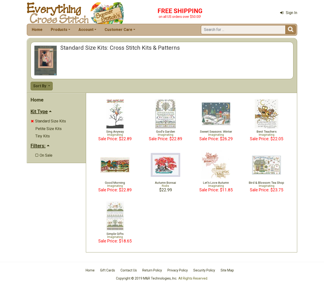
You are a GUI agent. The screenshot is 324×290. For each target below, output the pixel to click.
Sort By (40, 86)
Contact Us (128, 270)
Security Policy (204, 270)
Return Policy (152, 270)
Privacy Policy (177, 270)
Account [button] (86, 29)
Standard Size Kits (48, 121)
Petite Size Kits (48, 128)
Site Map (227, 270)
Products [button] (59, 29)
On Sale (43, 155)
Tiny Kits (42, 136)
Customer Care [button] (118, 29)
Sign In (291, 12)
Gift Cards (107, 270)
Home (37, 29)
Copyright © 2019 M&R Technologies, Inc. (146, 278)
